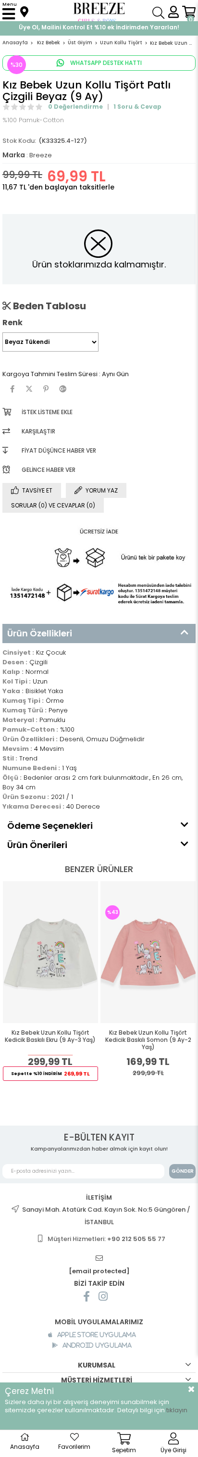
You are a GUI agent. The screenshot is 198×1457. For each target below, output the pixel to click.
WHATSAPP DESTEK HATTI (105, 63)
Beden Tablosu (48, 306)
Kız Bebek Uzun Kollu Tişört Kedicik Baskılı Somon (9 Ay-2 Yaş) (148, 1040)
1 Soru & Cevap (137, 106)
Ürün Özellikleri (39, 633)
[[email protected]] (99, 1258)
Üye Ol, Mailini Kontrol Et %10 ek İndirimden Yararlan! (99, 27)
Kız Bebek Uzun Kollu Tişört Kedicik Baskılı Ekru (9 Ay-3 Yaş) (50, 1036)
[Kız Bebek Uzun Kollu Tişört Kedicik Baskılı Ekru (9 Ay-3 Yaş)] (51, 952)
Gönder (183, 1171)
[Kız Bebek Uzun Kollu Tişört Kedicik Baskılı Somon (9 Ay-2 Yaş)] (148, 952)
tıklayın (176, 1410)
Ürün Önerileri (37, 845)
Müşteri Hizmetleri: (106, 1238)
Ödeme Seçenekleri (50, 826)
